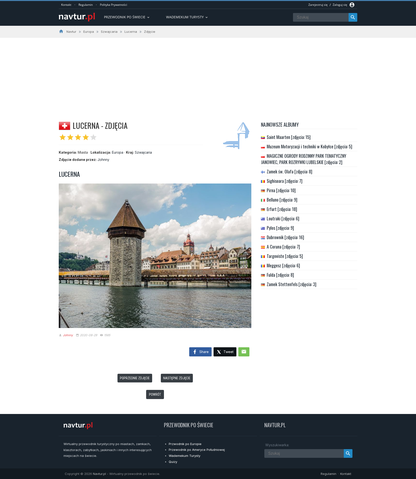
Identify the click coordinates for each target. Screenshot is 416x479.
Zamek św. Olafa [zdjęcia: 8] (289, 171)
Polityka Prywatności (113, 5)
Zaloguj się (340, 5)
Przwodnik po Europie (185, 444)
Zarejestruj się (318, 5)
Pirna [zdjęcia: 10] (281, 190)
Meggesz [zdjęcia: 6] (283, 265)
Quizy (173, 462)
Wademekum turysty (187, 17)
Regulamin (85, 5)
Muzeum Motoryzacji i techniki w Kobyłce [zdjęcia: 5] (309, 146)
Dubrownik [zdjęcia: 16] (285, 237)
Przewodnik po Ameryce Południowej (197, 450)
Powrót (155, 394)
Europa (117, 152)
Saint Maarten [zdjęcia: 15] (289, 137)
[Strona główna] (77, 17)
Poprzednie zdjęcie (135, 378)
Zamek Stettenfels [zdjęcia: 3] (291, 284)
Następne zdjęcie (176, 378)
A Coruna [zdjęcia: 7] (283, 246)
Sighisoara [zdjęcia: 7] (284, 181)
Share (203, 352)
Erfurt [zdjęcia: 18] (282, 209)
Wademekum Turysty (184, 456)
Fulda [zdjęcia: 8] (280, 275)
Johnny (103, 159)
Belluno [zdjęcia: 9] (282, 200)
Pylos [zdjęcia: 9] (280, 228)
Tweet (228, 352)
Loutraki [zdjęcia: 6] (283, 218)
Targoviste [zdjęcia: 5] (285, 256)
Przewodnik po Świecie (127, 17)
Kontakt (66, 5)
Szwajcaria (143, 152)
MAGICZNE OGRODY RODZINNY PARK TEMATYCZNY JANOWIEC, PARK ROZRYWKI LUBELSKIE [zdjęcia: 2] (303, 159)
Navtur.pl (99, 474)
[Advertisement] (208, 74)
